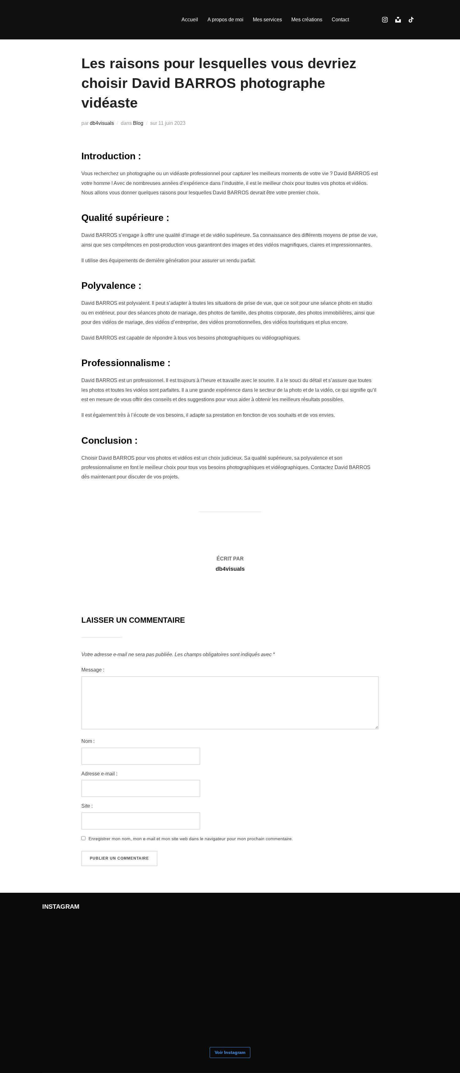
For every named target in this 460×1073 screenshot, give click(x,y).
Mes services (267, 19)
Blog (138, 123)
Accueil (189, 19)
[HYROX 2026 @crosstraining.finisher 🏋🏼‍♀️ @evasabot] (73, 948)
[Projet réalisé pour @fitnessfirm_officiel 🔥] (324, 948)
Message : (92, 669)
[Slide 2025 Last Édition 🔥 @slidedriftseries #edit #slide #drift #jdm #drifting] (136, 1011)
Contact (340, 19)
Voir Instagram (230, 1052)
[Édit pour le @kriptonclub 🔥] (261, 948)
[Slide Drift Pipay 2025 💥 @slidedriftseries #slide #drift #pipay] (136, 948)
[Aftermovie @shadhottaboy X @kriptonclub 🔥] (386, 948)
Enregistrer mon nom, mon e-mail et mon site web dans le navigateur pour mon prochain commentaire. (191, 838)
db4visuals (102, 123)
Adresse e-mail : (99, 773)
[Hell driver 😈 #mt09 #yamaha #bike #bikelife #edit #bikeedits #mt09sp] (198, 1011)
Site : (87, 806)
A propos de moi (225, 19)
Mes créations (306, 19)
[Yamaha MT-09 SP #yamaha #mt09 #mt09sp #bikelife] (261, 1011)
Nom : (88, 741)
